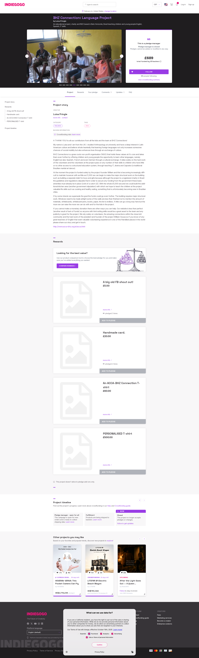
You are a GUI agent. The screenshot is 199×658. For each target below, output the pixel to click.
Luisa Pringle (61, 21)
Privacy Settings (61, 651)
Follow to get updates (125, 523)
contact (64, 118)
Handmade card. (13, 114)
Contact (136, 615)
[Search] (85, 4)
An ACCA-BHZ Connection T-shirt (19, 118)
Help (109, 506)
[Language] (166, 4)
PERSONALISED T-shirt (15, 121)
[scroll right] (121, 56)
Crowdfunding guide (122, 506)
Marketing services (164, 618)
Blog (135, 621)
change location (110, 11)
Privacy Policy (32, 651)
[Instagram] (39, 624)
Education (58, 126)
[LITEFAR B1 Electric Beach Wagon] (99, 559)
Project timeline (10, 128)
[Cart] (171, 4)
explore (110, 541)
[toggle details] (81, 595)
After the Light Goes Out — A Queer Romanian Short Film (130, 583)
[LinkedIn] (42, 624)
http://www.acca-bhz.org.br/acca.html (69, 226)
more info (56, 118)
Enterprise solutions (164, 624)
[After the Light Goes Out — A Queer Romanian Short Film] (132, 559)
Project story (10, 102)
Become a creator (164, 621)
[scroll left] (27, 56)
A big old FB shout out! (15, 111)
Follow (149, 72)
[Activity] (177, 4)
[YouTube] (35, 624)
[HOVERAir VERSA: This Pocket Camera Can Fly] (67, 559)
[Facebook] (28, 624)
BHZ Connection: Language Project (82, 17)
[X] (32, 624)
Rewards (8, 107)
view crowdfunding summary (149, 80)
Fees (159, 615)
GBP (155, 4)
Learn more (70, 522)
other (87, 126)
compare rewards (67, 266)
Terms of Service (46, 651)
